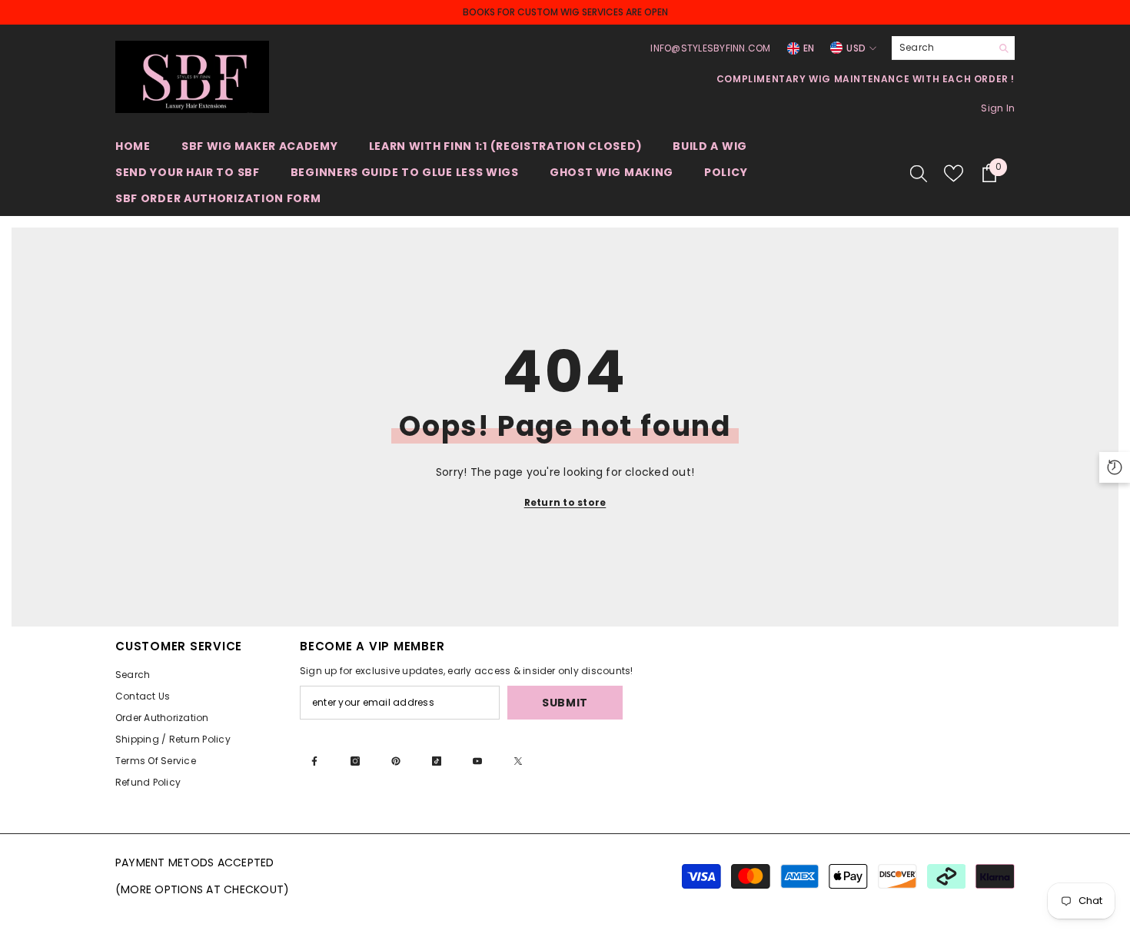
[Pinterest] (395, 761)
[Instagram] (355, 761)
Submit (565, 702)
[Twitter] (518, 761)
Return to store (565, 502)
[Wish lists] (954, 173)
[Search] (953, 48)
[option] (565, 12)
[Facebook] (314, 761)
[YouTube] (477, 761)
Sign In (998, 108)
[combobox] (941, 47)
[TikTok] (436, 761)
